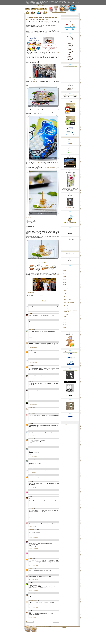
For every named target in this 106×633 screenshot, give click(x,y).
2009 (64, 327)
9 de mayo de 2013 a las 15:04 (33, 456)
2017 (64, 279)
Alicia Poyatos (31, 438)
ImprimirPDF (30, 295)
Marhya (30, 481)
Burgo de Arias (49, 28)
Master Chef (45, 21)
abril (64, 316)
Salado (44, 8)
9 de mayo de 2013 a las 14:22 (33, 444)
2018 (64, 278)
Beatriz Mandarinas (32, 304)
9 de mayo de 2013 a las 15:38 (33, 472)
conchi (30, 313)
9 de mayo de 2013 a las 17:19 (33, 493)
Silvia (30, 610)
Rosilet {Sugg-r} (31, 413)
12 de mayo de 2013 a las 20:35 (33, 590)
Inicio (27, 8)
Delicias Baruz (31, 490)
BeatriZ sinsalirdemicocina (33, 600)
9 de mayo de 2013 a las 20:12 (33, 505)
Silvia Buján (31, 407)
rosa (29, 496)
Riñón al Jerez (66, 314)
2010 (64, 325)
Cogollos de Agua (31, 568)
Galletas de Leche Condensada (69, 308)
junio (64, 296)
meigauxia (30, 574)
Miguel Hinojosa (31, 540)
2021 (64, 273)
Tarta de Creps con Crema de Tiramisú (70, 312)
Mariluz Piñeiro (31, 558)
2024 (64, 268)
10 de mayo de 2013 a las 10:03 (33, 537)
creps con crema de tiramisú (52, 167)
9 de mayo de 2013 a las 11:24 (33, 420)
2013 (64, 285)
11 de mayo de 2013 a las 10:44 (33, 579)
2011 (64, 324)
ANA (29, 350)
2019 (64, 276)
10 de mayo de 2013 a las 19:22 (33, 565)
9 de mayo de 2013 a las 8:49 (33, 362)
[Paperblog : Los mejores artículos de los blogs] (70, 354)
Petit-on (30, 319)
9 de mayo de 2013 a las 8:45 (33, 356)
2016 (64, 281)
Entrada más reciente (29, 621)
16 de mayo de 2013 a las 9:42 (33, 617)
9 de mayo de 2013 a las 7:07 (33, 310)
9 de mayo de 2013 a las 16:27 (33, 487)
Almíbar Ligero (66, 305)
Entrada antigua (56, 621)
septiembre (65, 291)
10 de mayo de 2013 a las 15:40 (33, 548)
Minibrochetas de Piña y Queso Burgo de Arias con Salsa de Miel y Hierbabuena (42, 18)
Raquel (30, 521)
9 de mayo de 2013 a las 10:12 (33, 378)
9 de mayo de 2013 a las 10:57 (33, 404)
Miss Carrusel (31, 508)
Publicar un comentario (29, 619)
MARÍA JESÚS (31, 593)
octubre (65, 290)
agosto (65, 293)
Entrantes (33, 9)
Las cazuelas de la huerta (33, 529)
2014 (64, 284)
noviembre (65, 288)
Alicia (30, 582)
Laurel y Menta (31, 329)
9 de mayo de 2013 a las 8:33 (33, 347)
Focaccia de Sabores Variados (68, 307)
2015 (64, 282)
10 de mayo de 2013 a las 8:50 (33, 526)
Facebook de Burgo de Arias (37, 162)
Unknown (30, 365)
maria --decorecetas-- (32, 341)
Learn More (74, 2)
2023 (64, 270)
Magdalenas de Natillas (67, 299)
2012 (64, 322)
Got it (79, 2)
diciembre (65, 287)
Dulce (39, 8)
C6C (45, 33)
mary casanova (31, 475)
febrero (65, 319)
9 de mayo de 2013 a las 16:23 (33, 478)
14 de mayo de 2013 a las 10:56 (33, 607)
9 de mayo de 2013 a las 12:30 (33, 435)
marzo (65, 317)
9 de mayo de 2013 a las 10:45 (33, 398)
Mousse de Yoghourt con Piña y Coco (70, 302)
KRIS (30, 388)
